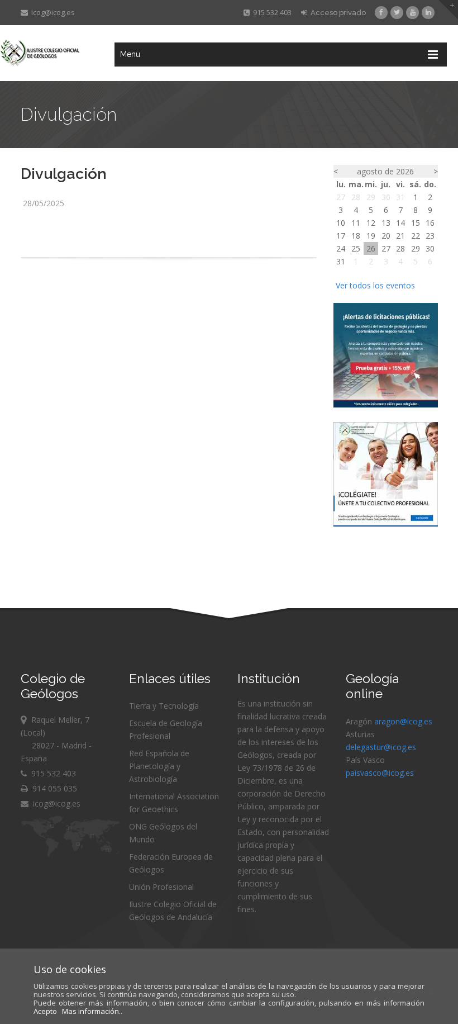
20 (385, 235)
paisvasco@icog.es (380, 772)
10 (340, 222)
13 (385, 222)
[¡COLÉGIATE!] (385, 523)
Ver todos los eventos (375, 285)
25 (355, 248)
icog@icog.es (51, 12)
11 (355, 222)
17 (340, 235)
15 (415, 222)
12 (370, 222)
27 (340, 197)
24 (340, 248)
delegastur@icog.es (381, 747)
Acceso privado (336, 12)
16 (430, 222)
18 (355, 235)
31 (400, 197)
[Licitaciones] (385, 404)
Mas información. (91, 1011)
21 (400, 235)
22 (415, 235)
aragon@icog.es (403, 721)
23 (430, 235)
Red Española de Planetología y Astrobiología (159, 766)
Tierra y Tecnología (164, 705)
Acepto (45, 1011)
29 (370, 197)
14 (400, 222)
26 (370, 248)
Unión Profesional (161, 886)
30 (385, 197)
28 (355, 197)
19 (370, 235)
